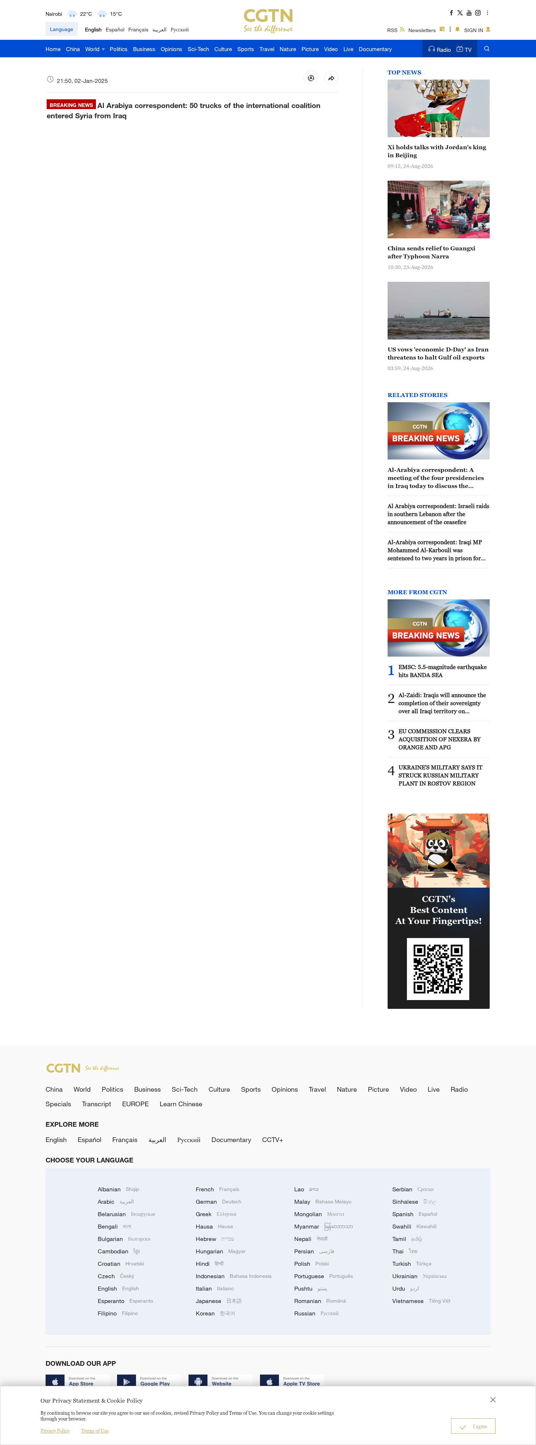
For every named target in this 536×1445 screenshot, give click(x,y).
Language (61, 29)
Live (348, 49)
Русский (180, 29)
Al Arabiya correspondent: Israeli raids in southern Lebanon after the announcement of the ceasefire (438, 514)
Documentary (375, 49)
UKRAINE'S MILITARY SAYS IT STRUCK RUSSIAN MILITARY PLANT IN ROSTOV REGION (440, 775)
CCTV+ (272, 1139)
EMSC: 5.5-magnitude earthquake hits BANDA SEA (443, 671)
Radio (444, 49)
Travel (267, 49)
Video (331, 49)
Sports (245, 49)
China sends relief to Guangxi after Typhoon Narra (431, 252)
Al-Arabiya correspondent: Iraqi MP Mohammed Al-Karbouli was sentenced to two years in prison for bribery (435, 550)
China (73, 49)
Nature (288, 49)
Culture (223, 49)
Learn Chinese (181, 1104)
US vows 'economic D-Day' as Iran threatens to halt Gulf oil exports (438, 353)
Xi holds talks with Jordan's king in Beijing (437, 151)
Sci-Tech (198, 49)
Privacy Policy (55, 1431)
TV (468, 49)
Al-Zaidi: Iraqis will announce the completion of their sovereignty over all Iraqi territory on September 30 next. (442, 703)
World (93, 49)
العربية (159, 29)
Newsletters (422, 30)
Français (138, 29)
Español (115, 29)
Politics (119, 49)
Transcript (96, 1104)
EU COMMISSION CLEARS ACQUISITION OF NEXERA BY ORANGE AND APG (440, 739)
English (93, 29)
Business (144, 49)
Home (53, 49)
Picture (310, 49)
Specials (58, 1104)
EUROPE (135, 1104)
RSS (392, 30)
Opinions (171, 49)
